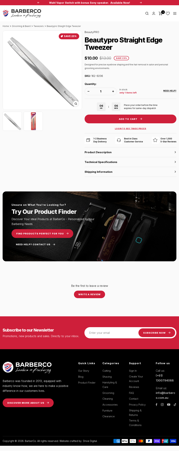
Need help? (169, 91)
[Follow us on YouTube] (168, 404)
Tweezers (39, 26)
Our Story (83, 370)
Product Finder (86, 382)
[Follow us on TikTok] (175, 404)
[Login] (153, 13)
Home (6, 26)
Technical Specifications (101, 162)
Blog (80, 376)
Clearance (108, 416)
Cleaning (107, 398)
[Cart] (160, 13)
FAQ (131, 393)
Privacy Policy (137, 404)
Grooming (108, 393)
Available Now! (120, 2)
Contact (133, 398)
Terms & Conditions (135, 423)
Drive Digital (90, 440)
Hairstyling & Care (109, 385)
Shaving (107, 376)
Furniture (107, 410)
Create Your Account (136, 379)
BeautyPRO (92, 32)
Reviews (134, 387)
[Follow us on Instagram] (162, 404)
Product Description (98, 152)
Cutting (106, 370)
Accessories (110, 404)
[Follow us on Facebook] (156, 404)
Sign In (133, 370)
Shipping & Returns (135, 413)
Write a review (89, 294)
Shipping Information (98, 171)
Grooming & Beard (21, 26)
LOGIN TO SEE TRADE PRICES (130, 128)
